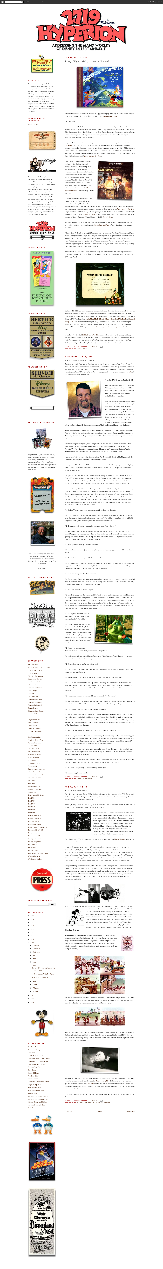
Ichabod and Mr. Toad (118, 319)
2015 (32, 926)
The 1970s (31, 809)
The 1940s (31, 801)
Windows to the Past (35, 859)
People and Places (34, 751)
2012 (32, 932)
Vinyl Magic (82, 349)
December (36, 945)
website (129, 372)
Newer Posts (69, 1111)
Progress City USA (34, 1084)
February (36, 988)
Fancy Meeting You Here (92, 156)
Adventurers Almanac (35, 670)
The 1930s (31, 798)
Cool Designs (32, 690)
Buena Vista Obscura (35, 679)
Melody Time (104, 319)
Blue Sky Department (35, 676)
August (35, 955)
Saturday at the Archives (36, 769)
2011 (32, 936)
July (34, 958)
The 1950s (31, 804)
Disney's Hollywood (101, 1103)
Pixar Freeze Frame (34, 754)
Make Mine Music (92, 319)
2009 (32, 942)
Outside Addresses (34, 746)
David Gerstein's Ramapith (37, 1055)
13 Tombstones (33, 664)
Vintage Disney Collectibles (37, 1096)
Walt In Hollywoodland (76, 790)
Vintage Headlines (34, 839)
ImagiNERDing (33, 1073)
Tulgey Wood (32, 1093)
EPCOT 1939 (32, 714)
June (34, 962)
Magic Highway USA (35, 740)
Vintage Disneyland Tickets (37, 1102)
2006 (32, 1002)
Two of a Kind (107, 217)
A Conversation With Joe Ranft (79, 360)
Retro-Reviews (33, 760)
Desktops (31, 693)
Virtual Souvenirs (34, 850)
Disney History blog (103, 1081)
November (36, 948)
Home (100, 1111)
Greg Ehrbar (32, 1070)
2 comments (93, 776)
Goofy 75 (31, 734)
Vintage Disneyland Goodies (38, 1099)
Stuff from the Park (34, 1087)
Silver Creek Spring (35, 772)
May (34, 965)
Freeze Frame (32, 725)
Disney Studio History (35, 702)
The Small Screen (34, 821)
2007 (32, 999)
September (36, 952)
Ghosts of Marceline (35, 731)
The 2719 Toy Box (34, 815)
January (35, 991)
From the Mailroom (34, 728)
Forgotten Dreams (34, 719)
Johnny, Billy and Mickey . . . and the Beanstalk (87, 61)
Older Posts (131, 1111)
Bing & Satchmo (89, 214)
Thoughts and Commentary (37, 827)
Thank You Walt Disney (36, 795)
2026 (32, 916)
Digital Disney (33, 696)
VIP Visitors (32, 847)
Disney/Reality (33, 708)
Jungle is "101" (33, 1076)
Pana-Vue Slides (33, 748)
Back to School (33, 673)
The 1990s (31, 812)
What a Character (34, 856)
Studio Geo (32, 792)
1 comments (93, 346)
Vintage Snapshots (34, 841)
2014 (32, 929)
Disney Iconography (35, 699)
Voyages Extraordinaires (36, 1105)
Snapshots (31, 780)
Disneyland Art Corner (36, 711)
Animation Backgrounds (36, 1050)
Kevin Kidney (33, 1079)
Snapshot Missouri (34, 778)
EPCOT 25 (31, 716)
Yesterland (31, 1108)
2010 (32, 939)
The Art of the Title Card (36, 818)
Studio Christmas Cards (36, 789)
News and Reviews (84, 779)
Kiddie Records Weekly (102, 225)
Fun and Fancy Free (110, 116)
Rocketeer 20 (32, 766)
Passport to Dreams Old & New (38, 1081)
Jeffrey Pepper (33, 124)
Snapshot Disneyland (35, 775)
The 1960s (31, 806)
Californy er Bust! (34, 682)
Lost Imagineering (34, 737)
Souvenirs (31, 783)
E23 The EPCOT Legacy (36, 1064)
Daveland (31, 1052)
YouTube (91, 1083)
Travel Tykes (32, 833)
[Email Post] (101, 346)
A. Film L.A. (32, 1047)
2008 (32, 995)
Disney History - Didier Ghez (38, 1061)
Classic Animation (84, 1103)
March (35, 984)
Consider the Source (35, 688)
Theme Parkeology (34, 824)
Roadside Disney (34, 763)
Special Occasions (34, 786)
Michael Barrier (119, 839)
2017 (32, 922)
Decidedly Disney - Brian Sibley (39, 1058)
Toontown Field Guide (36, 830)
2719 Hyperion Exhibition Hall (39, 667)
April (34, 981)
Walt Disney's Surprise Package (38, 853)
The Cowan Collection (36, 1090)
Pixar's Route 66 (33, 757)
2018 (32, 919)
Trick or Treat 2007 (34, 836)
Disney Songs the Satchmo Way (106, 327)
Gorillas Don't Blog (34, 1067)
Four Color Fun (33, 722)
